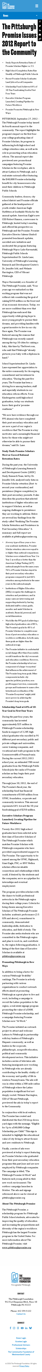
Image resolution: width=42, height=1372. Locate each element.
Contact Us (21, 1314)
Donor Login (21, 1338)
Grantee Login (21, 1342)
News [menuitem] (5, 15)
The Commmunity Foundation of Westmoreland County (21, 1353)
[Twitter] (40, 26)
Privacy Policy (24, 1366)
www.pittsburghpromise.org (16, 1247)
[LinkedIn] (40, 30)
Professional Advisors (21, 1345)
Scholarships (21, 1349)
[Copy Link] (40, 39)
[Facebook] (40, 21)
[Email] (40, 34)
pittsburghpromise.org (13, 956)
